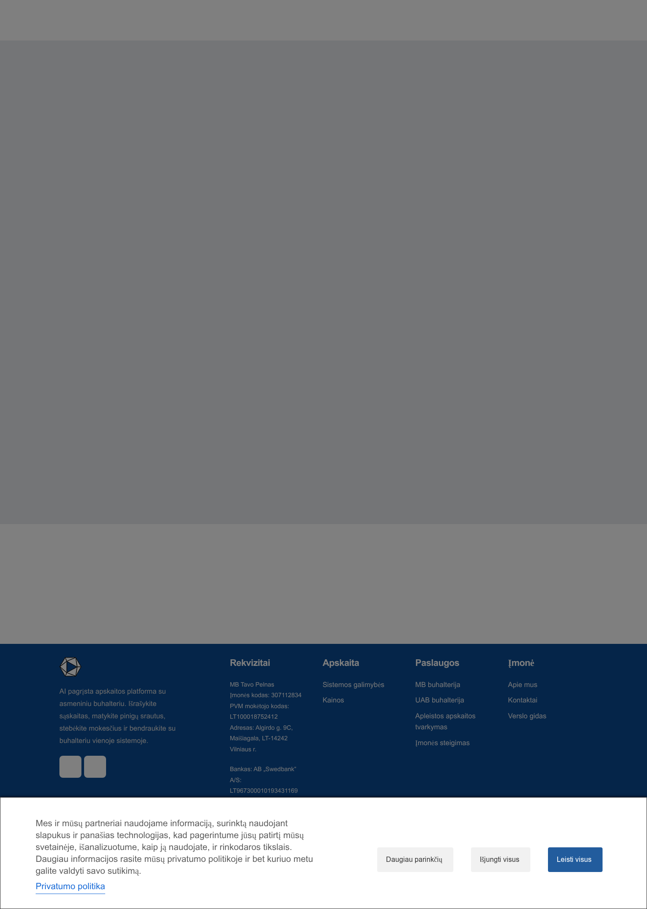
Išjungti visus (499, 860)
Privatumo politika (70, 886)
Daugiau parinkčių (414, 860)
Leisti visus (574, 860)
